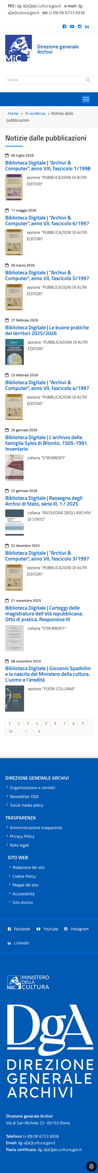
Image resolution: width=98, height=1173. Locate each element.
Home (13, 113)
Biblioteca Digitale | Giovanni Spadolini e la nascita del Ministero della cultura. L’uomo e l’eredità (48, 674)
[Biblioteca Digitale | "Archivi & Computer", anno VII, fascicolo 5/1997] (14, 308)
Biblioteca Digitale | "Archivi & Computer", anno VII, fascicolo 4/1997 (47, 385)
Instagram (79, 929)
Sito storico (23, 902)
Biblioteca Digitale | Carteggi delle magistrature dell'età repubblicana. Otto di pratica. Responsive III (44, 613)
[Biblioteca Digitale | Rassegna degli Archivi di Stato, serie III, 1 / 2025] (14, 534)
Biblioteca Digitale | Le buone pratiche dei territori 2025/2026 (47, 330)
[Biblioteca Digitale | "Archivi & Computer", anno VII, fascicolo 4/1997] (14, 418)
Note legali (19, 845)
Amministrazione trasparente (36, 827)
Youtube (50, 929)
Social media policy (26, 805)
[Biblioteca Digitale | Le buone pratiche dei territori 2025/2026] (14, 363)
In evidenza (35, 113)
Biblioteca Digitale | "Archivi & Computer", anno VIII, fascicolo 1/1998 (47, 165)
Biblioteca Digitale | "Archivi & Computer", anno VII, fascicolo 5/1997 (47, 275)
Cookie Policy (24, 876)
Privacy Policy (22, 836)
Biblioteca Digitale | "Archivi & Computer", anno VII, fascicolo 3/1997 (47, 556)
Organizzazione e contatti (32, 787)
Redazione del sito (29, 867)
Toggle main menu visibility (86, 99)
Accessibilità (23, 894)
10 (10, 731)
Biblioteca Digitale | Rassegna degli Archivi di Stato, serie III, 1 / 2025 (44, 501)
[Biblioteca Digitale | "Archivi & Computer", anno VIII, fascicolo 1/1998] (14, 199)
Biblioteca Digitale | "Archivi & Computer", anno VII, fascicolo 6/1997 (47, 220)
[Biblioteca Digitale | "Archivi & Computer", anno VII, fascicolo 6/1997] (14, 254)
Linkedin (21, 943)
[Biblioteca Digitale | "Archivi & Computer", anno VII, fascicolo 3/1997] (14, 589)
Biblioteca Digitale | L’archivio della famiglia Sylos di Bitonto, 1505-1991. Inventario (46, 443)
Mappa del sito (25, 885)
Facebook (21, 929)
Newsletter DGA (24, 796)
